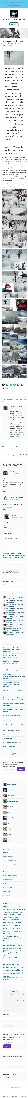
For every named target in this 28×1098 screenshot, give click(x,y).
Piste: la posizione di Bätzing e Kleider (17, 455)
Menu (15, 24)
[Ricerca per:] (14, 585)
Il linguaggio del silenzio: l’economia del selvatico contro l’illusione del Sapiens (13, 649)
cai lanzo (16, 917)
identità (18, 938)
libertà (10, 399)
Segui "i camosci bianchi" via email (13, 1034)
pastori (5, 951)
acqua (5, 907)
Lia (20, 938)
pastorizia (11, 951)
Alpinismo (6, 852)
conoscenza (18, 922)
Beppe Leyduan (13, 43)
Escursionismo (7, 871)
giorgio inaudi (12, 938)
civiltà (6, 922)
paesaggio (15, 948)
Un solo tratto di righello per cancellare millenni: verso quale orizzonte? (11, 663)
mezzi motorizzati (15, 941)
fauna (20, 936)
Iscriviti (21, 769)
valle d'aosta (6, 973)
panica (20, 108)
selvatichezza (10, 957)
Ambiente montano (8, 856)
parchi (20, 948)
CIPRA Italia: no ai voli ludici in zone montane (11, 447)
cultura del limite (17, 928)
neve (14, 399)
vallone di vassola (14, 977)
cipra (21, 919)
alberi (17, 906)
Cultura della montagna (10, 864)
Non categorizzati (8, 887)
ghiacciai (6, 938)
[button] (9, 195)
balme (24, 398)
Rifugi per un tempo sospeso (11, 730)
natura (6, 948)
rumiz (16, 955)
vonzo (8, 979)
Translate (15, 572)
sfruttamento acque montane (12, 960)
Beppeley (13, 515)
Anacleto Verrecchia (18, 398)
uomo (13, 967)
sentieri (17, 957)
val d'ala (21, 399)
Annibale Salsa (17, 912)
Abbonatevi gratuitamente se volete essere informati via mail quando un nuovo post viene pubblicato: (13, 764)
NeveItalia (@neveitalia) (16, 497)
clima (11, 922)
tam (19, 962)
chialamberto (15, 919)
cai (17, 914)
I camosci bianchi (14, 19)
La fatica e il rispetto (9, 746)
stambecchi (11, 962)
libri (9, 941)
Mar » (9, 1014)
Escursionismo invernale (7, 45)
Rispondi (5, 491)
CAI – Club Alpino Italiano (10, 860)
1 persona (10, 507)
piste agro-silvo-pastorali (16, 953)
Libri (4, 883)
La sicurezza (6, 734)
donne (15, 931)
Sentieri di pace (7, 738)
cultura (6, 925)
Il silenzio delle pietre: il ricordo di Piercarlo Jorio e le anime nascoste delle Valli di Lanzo (13, 692)
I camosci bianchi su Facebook (12, 1056)
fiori (23, 936)
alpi (5, 909)
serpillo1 (12, 471)
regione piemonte (7, 955)
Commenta (19, 549)
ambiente (20, 909)
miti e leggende (17, 943)
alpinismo (11, 910)
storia (15, 962)
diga (4, 931)
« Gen (4, 1014)
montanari (18, 945)
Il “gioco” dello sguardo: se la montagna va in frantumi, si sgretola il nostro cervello (14, 676)
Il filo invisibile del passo (10, 721)
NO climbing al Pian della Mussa (12, 742)
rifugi (13, 955)
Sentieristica (6, 895)
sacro (20, 955)
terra (10, 964)
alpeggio (21, 906)
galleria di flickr (8, 187)
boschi (13, 914)
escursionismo (5, 399)
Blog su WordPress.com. (14, 1087)
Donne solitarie (7, 868)
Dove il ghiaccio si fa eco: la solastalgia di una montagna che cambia (11, 684)
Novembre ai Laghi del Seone (11, 754)
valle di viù (13, 973)
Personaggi (6, 891)
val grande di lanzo (15, 970)
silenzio (17, 399)
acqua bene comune (12, 906)
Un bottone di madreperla (10, 750)
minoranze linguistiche (8, 943)
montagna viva (8, 945)
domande (8, 931)
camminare (7, 919)
